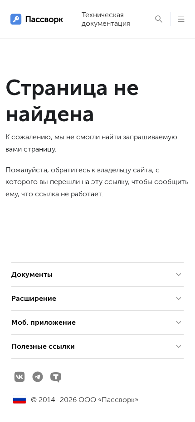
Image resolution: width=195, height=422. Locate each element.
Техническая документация (106, 19)
